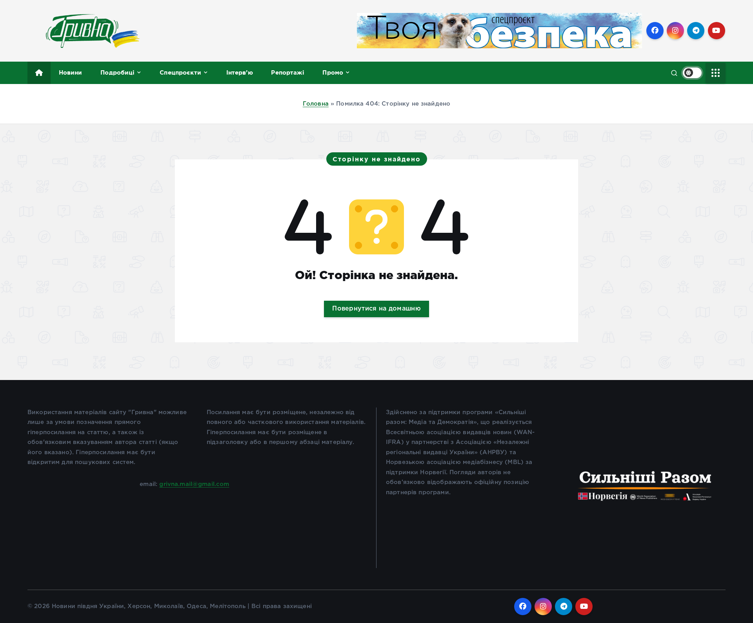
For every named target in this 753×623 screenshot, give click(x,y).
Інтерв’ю (239, 72)
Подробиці (117, 72)
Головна (316, 103)
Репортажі (287, 72)
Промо (332, 72)
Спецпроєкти (180, 72)
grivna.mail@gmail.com (194, 484)
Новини (70, 72)
